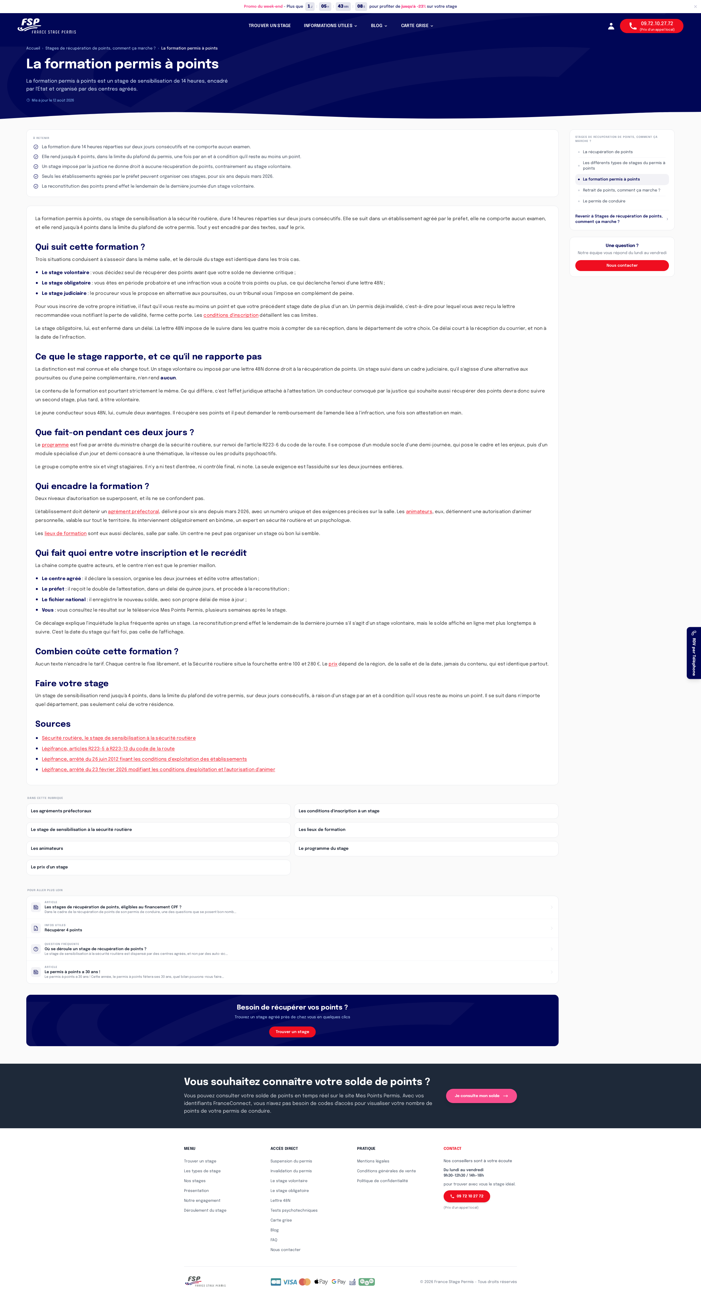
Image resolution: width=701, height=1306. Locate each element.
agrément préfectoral (133, 512)
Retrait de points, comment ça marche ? (621, 190)
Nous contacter (622, 265)
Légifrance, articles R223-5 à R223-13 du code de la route (108, 749)
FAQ (274, 1240)
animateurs (419, 512)
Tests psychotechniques (294, 1210)
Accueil (33, 48)
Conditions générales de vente (386, 1171)
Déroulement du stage (205, 1210)
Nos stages (195, 1181)
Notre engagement (202, 1201)
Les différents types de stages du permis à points (624, 165)
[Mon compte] (611, 26)
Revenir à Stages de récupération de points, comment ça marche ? (619, 219)
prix (333, 664)
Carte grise (281, 1220)
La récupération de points (608, 152)
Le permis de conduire (604, 201)
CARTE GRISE (415, 26)
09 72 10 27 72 (470, 1196)
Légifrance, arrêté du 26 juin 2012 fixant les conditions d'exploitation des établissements (144, 759)
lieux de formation (66, 533)
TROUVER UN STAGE (270, 26)
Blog (275, 1230)
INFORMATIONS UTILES (328, 26)
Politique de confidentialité (382, 1181)
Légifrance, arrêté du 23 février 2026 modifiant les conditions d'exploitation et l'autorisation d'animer (158, 769)
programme (55, 445)
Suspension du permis (291, 1161)
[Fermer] (695, 6)
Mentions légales (373, 1161)
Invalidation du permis (291, 1171)
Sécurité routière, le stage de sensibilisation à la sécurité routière (119, 738)
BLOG (377, 26)
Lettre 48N (280, 1201)
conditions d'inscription (230, 315)
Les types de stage (202, 1171)
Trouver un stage (292, 1032)
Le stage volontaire (289, 1181)
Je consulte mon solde (477, 1096)
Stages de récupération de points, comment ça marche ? (100, 48)
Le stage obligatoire (290, 1191)
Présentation (196, 1191)
